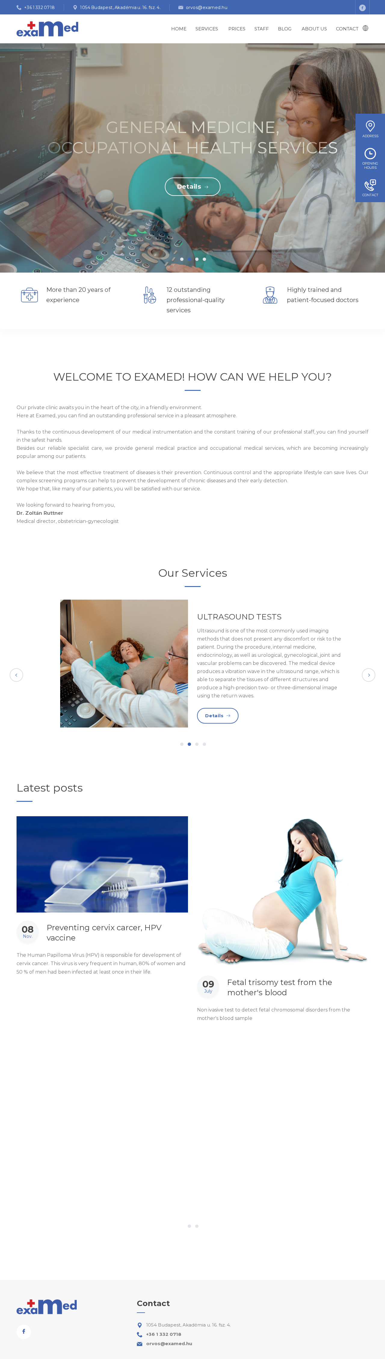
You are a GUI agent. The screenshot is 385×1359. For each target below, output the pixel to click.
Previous (16, 675)
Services (207, 29)
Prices (236, 29)
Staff (261, 29)
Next (368, 675)
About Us (314, 29)
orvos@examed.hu (207, 7)
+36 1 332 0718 (39, 7)
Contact (347, 29)
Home (178, 29)
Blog (284, 29)
